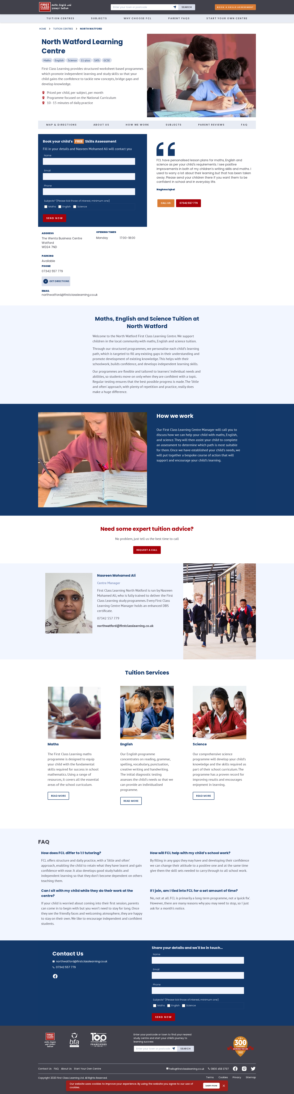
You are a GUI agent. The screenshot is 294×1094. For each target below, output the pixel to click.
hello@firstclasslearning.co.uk (186, 1069)
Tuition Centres (60, 18)
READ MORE (58, 796)
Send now (54, 218)
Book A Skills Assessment (235, 7)
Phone (48, 185)
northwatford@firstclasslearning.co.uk (63, 295)
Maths (52, 206)
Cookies (223, 1077)
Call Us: (166, 203)
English (66, 206)
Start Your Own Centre (227, 18)
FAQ (244, 124)
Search (187, 7)
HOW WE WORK (137, 124)
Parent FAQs (179, 18)
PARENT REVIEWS (211, 124)
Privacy (237, 1077)
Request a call (147, 550)
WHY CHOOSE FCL (138, 18)
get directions (59, 281)
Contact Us (45, 1068)
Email (47, 170)
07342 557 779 (188, 203)
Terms (210, 1077)
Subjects (99, 18)
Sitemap (251, 1077)
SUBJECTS (174, 124)
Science (82, 206)
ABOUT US (101, 124)
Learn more (211, 1085)
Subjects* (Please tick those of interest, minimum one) (77, 201)
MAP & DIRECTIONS (61, 124)
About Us (66, 1068)
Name (47, 155)
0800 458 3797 (219, 1069)
